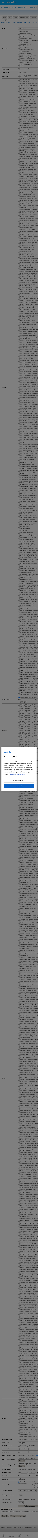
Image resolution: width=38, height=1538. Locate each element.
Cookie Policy (13, 774)
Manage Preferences (19, 780)
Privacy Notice (21, 774)
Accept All (19, 786)
